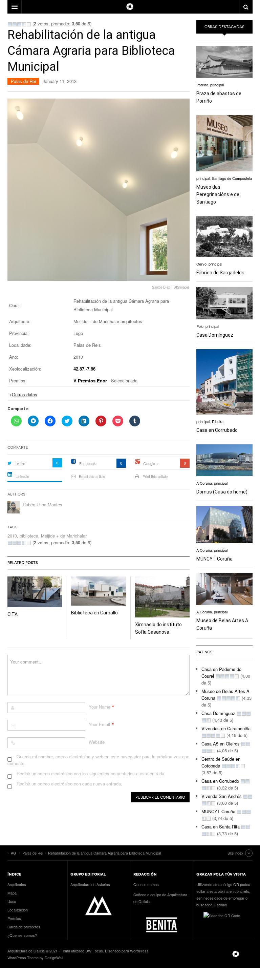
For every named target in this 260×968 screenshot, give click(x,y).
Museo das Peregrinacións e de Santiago (217, 194)
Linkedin (22, 476)
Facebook (87, 463)
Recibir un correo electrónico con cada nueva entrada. (69, 783)
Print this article (155, 476)
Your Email (99, 724)
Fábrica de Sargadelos (220, 272)
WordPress (139, 950)
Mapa (12, 893)
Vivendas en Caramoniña (226, 728)
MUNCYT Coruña (214, 559)
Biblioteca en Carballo (94, 612)
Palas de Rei (23, 81)
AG (236, 954)
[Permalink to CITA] (34, 591)
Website (97, 742)
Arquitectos (16, 884)
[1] (9, 24)
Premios (14, 918)
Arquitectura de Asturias (90, 884)
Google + (150, 463)
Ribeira (217, 421)
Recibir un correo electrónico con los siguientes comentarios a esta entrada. (91, 773)
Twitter (20, 463)
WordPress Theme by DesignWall (35, 957)
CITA (12, 614)
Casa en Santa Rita (220, 826)
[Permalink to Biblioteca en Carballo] (98, 591)
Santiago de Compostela (232, 178)
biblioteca (29, 535)
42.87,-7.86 (84, 368)
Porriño (202, 84)
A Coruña (204, 483)
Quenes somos (146, 884)
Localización (17, 909)
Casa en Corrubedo (217, 430)
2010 (12, 535)
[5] (28, 24)
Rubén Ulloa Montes (42, 504)
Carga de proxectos (23, 926)
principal (217, 84)
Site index (235, 853)
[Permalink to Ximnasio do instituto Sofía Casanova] (162, 596)
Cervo (201, 264)
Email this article (92, 476)
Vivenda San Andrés (221, 796)
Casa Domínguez (214, 335)
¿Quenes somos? (22, 935)
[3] (19, 24)
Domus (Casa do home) (221, 491)
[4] (24, 24)
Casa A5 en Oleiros (220, 743)
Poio (199, 326)
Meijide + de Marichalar (64, 535)
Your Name (99, 706)
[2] (14, 24)
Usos (11, 901)
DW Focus (130, 7)
